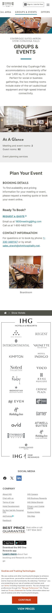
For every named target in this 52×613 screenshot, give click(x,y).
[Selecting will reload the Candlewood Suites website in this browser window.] (26, 446)
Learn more (10, 554)
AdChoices (7, 516)
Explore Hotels (33, 512)
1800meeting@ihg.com (28, 221)
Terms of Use (8, 502)
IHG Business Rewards (37, 498)
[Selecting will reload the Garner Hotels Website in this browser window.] (41, 412)
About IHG (7, 494)
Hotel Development (11, 506)
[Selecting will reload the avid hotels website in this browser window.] (16, 424)
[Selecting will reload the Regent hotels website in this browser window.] (41, 333)
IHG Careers (32, 494)
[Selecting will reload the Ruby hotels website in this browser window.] (16, 378)
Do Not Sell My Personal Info (13, 511)
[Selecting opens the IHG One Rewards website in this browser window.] (26, 456)
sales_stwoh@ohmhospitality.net (21, 245)
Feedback (7, 520)
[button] (48, 4)
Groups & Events (26, 12)
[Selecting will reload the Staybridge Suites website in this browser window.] (16, 435)
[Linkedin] (19, 478)
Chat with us (8, 498)
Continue (24, 600)
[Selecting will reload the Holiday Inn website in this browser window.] (16, 412)
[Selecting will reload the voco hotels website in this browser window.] (41, 367)
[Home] (5, 313)
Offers (45, 12)
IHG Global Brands (35, 502)
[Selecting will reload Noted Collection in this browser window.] (16, 367)
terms (6, 585)
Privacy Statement (16, 590)
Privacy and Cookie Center (35, 507)
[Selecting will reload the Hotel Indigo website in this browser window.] (41, 356)
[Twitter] (12, 478)
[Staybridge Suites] (8, 4)
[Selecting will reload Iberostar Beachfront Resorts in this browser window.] (16, 390)
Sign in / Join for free (35, 4)
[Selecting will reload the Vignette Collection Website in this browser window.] (41, 344)
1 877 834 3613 (33, 530)
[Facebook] (5, 478)
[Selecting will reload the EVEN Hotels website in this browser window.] (16, 401)
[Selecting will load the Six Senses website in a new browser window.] (16, 333)
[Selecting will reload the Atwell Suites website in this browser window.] (41, 424)
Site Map (31, 516)
